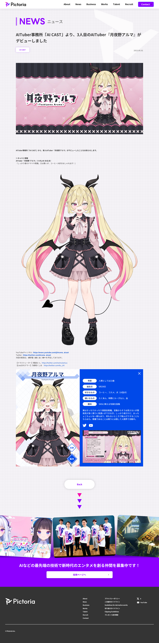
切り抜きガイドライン (112, 608)
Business (91, 4)
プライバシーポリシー (112, 599)
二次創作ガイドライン (112, 602)
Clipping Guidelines (112, 612)
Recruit (129, 4)
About (67, 4)
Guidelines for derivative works (116, 605)
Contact (86, 618)
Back (79, 484)
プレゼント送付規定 (111, 615)
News (78, 4)
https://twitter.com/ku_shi (54, 365)
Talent (116, 4)
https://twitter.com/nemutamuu (54, 362)
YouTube (143, 602)
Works (104, 4)
